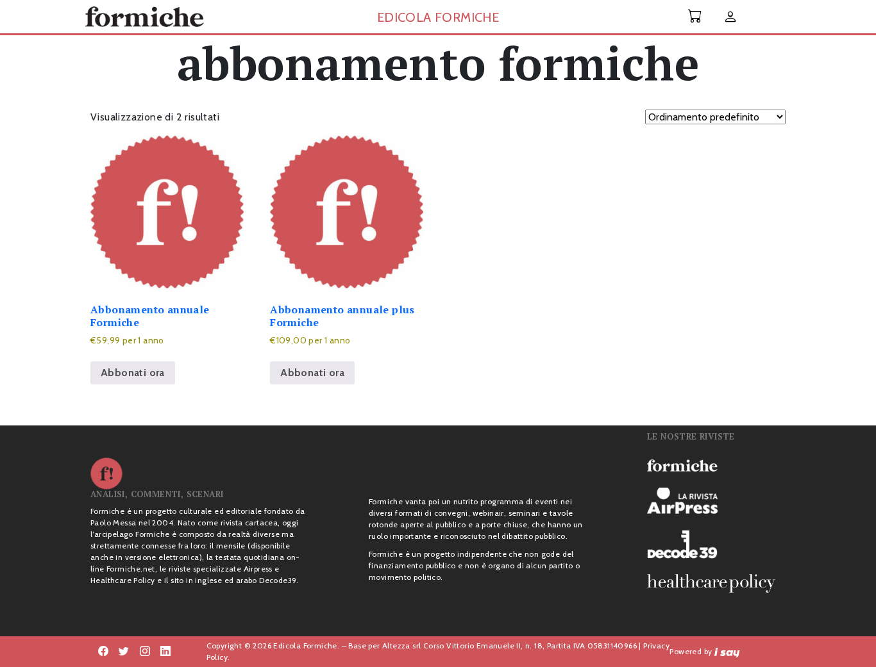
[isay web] (727, 651)
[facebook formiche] (103, 651)
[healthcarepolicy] (716, 583)
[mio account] (730, 17)
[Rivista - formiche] (716, 464)
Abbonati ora (133, 372)
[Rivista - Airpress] (716, 501)
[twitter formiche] (124, 651)
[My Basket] (695, 16)
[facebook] (145, 651)
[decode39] (716, 544)
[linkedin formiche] (165, 651)
